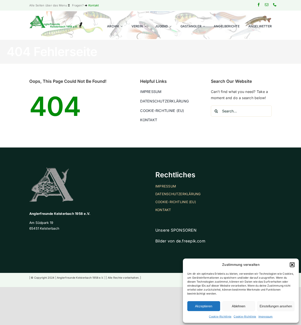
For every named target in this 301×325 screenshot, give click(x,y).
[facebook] (258, 4)
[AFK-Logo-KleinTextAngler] (56, 17)
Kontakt (93, 5)
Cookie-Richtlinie (220, 316)
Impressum (265, 316)
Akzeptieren (203, 306)
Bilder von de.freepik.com (180, 241)
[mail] (266, 4)
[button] (292, 265)
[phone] (275, 4)
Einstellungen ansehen (276, 306)
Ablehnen (238, 306)
